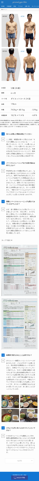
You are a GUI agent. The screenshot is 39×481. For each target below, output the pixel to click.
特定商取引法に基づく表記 (19, 475)
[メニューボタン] (2, 2)
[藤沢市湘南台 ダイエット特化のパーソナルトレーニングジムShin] (19, 2)
